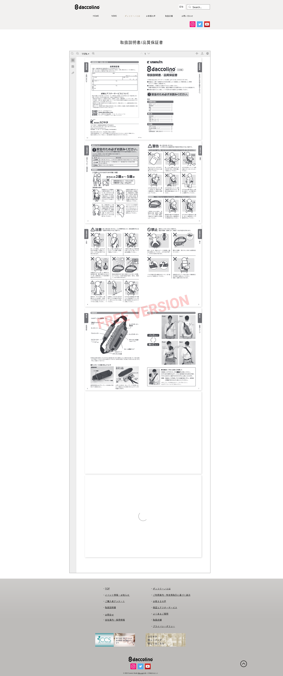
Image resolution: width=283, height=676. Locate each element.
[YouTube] (207, 24)
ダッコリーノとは (162, 589)
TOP (107, 589)
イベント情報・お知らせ (117, 595)
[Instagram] (192, 24)
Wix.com (140, 673)
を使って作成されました (150, 673)
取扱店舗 (157, 620)
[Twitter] (200, 24)
